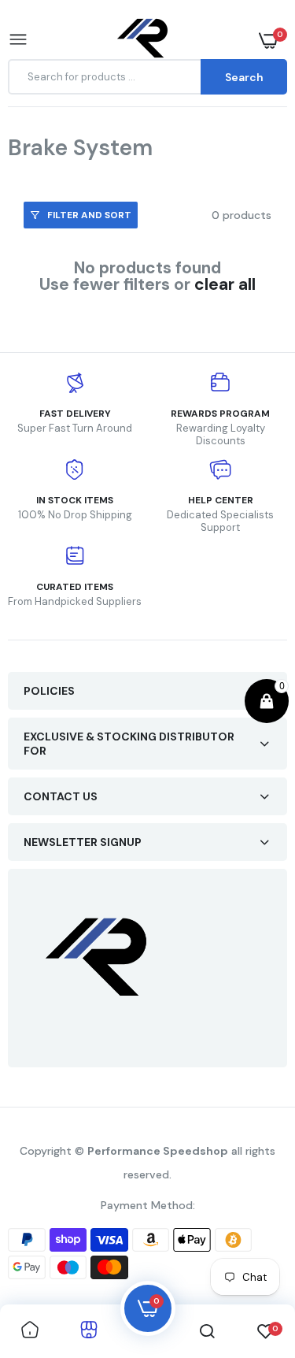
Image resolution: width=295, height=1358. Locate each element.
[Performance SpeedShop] (143, 40)
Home (54, 168)
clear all (225, 284)
